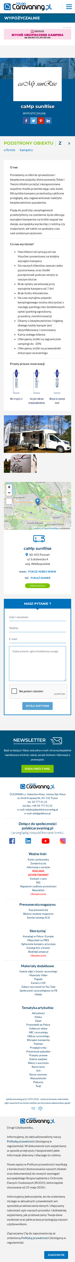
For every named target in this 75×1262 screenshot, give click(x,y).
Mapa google (37, 585)
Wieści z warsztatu (38, 1063)
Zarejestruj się (38, 863)
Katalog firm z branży (38, 947)
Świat (38, 1020)
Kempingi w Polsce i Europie (38, 936)
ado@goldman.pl (41, 813)
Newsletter (38, 890)
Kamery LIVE (38, 982)
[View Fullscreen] (9, 501)
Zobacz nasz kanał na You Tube (38, 986)
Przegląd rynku (38, 1047)
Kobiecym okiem (38, 1028)
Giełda (38, 994)
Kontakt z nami (38, 878)
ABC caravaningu (38, 1032)
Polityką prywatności (35, 1238)
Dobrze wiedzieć (38, 1059)
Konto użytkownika (38, 859)
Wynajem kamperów (38, 1040)
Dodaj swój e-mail (37, 768)
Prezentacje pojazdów (38, 1051)
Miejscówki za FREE (38, 940)
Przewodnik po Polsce (38, 1024)
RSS (38, 882)
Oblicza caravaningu (38, 1036)
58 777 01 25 (39, 801)
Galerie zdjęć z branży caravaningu (38, 971)
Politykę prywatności (21, 1141)
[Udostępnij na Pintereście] (41, 120)
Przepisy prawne (38, 1055)
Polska (38, 1017)
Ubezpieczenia (38, 894)
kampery (26, 150)
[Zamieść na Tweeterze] (33, 120)
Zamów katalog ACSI (38, 917)
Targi (38, 1085)
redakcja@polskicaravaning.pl (41, 809)
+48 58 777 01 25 (42, 805)
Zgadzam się (56, 1254)
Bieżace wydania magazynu (38, 913)
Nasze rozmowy (38, 1074)
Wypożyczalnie (22, 18)
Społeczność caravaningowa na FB (38, 990)
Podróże (38, 1043)
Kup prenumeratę (38, 909)
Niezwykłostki (38, 1078)
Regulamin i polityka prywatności (38, 886)
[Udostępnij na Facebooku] (26, 120)
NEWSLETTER (29, 740)
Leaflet (36, 528)
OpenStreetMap (51, 528)
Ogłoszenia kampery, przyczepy (38, 944)
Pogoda (38, 979)
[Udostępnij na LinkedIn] (48, 120)
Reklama (38, 871)
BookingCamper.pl (38, 951)
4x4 (38, 1070)
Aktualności (38, 1013)
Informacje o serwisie (38, 867)
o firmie (9, 150)
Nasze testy (38, 1066)
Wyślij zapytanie (37, 705)
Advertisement (38, 874)
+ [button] (9, 487)
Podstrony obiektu (28, 143)
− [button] (9, 492)
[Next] (69, 143)
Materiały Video (38, 975)
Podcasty (38, 1082)
